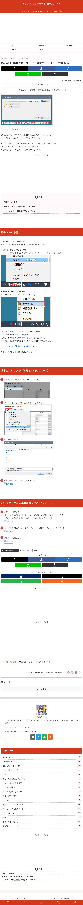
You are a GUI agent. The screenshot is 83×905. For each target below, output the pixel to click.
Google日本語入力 (27, 550)
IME (36, 550)
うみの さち (41, 717)
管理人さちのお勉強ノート (10, 550)
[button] (55, 74)
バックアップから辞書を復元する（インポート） (22, 211)
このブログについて (21, 898)
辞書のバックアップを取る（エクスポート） (20, 207)
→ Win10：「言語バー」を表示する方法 (21, 346)
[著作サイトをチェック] (21, 576)
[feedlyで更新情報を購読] (21, 581)
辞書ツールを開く (10, 202)
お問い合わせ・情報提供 (62, 898)
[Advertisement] (41, 28)
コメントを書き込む (41, 689)
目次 (40, 197)
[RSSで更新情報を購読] (62, 581)
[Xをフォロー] (62, 576)
